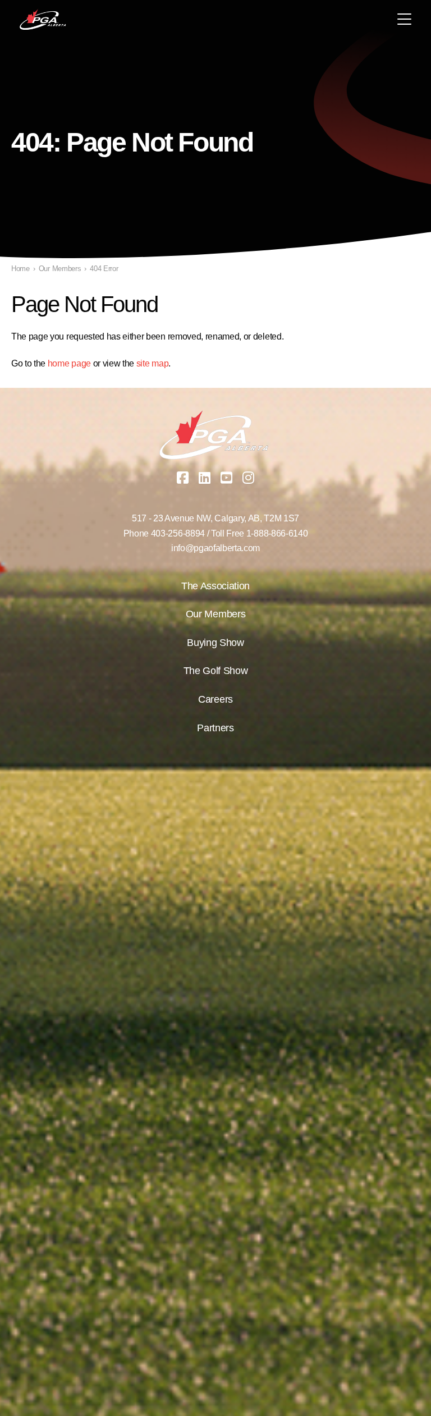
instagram (248, 477)
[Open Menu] (404, 19)
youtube (226, 477)
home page (69, 363)
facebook (183, 477)
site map (152, 363)
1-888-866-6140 (277, 533)
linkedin (205, 477)
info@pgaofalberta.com (215, 548)
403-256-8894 (178, 533)
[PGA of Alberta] (43, 19)
